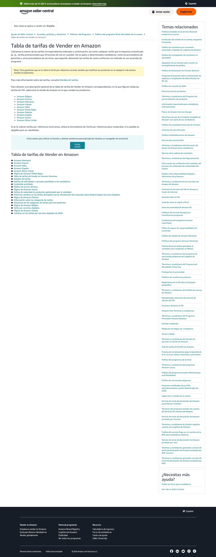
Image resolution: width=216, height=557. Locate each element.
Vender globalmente (29, 535)
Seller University (100, 538)
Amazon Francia (24, 99)
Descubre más (99, 3)
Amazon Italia (23, 107)
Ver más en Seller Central (173, 489)
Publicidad (63, 535)
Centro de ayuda (100, 535)
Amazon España (24, 115)
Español (189, 511)
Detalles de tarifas (69, 80)
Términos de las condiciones (30, 551)
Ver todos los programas (69, 538)
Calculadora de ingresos (103, 529)
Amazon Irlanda (24, 104)
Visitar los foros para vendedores (176, 484)
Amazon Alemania (25, 101)
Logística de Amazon (67, 532)
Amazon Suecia (24, 117)
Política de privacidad (54, 551)
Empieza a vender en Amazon (33, 529)
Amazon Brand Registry (69, 529)
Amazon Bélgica (24, 96)
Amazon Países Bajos (26, 109)
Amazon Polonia (24, 112)
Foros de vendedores (102, 532)
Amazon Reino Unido (27, 120)
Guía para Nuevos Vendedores (33, 532)
